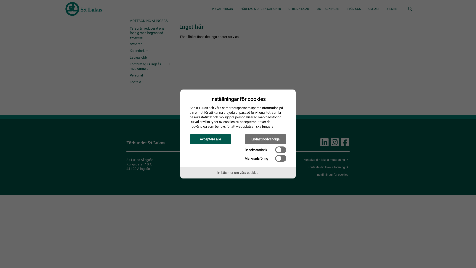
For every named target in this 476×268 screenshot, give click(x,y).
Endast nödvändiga (265, 139)
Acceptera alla (210, 139)
